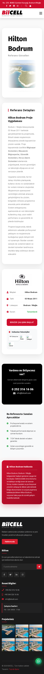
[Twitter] (10, 6)
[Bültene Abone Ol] (39, 566)
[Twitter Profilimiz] (10, 574)
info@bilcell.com (24, 393)
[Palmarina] (8, 644)
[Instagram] (17, 6)
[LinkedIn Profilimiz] (16, 574)
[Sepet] (30, 6)
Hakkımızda (10, 542)
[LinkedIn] (14, 6)
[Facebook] (6, 6)
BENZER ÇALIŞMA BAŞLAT (22, 322)
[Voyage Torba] (8, 630)
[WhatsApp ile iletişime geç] (38, 661)
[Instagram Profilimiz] (22, 574)
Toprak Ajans (14, 669)
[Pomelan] (22, 644)
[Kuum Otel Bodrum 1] (35, 630)
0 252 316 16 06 (22, 389)
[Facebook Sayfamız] (4, 574)
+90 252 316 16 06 (12, 590)
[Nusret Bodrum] (22, 630)
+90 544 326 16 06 (12, 595)
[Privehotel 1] (35, 644)
